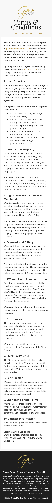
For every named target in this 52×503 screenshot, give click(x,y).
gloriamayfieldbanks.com (18, 48)
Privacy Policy (30, 69)
